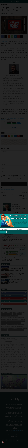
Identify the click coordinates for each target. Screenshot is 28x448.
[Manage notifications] (3, 442)
